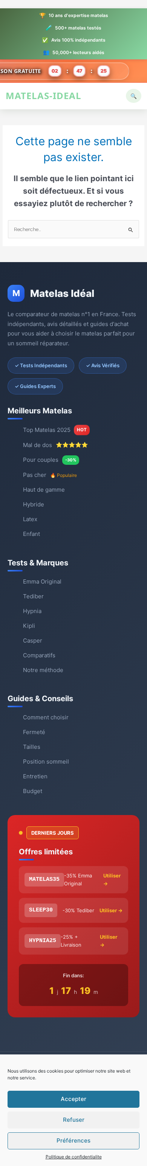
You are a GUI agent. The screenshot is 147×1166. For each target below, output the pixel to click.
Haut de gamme (44, 489)
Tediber (33, 596)
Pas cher (50, 474)
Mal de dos (55, 445)
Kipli (29, 625)
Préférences (73, 1140)
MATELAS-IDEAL (43, 95)
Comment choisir (46, 717)
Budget (32, 791)
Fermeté (34, 732)
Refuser (73, 1119)
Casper (32, 640)
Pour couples (49, 459)
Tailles (31, 746)
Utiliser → (112, 880)
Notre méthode (43, 670)
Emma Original (42, 581)
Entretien (35, 776)
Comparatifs (39, 655)
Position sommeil (46, 761)
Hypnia (32, 611)
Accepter (73, 1098)
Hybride (33, 504)
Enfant (31, 533)
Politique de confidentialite (74, 1157)
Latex (30, 519)
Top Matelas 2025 (54, 429)
